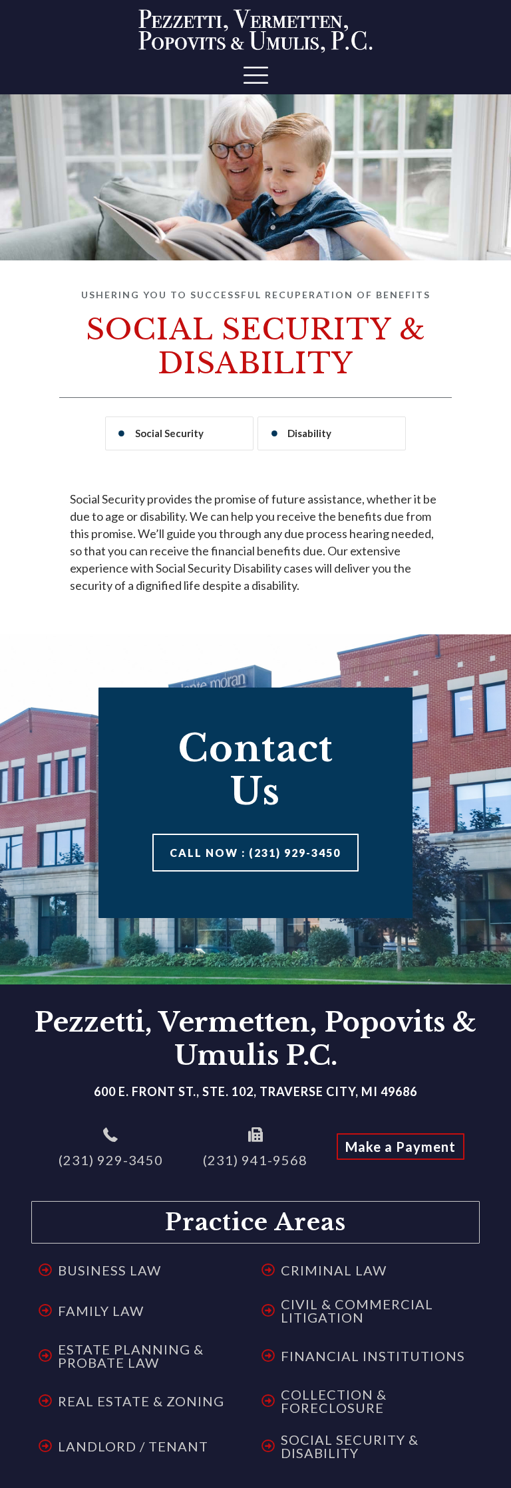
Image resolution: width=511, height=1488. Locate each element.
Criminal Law (334, 1270)
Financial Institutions (373, 1356)
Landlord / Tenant (133, 1446)
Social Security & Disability (350, 1446)
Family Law (101, 1311)
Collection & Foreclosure (334, 1401)
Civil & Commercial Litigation (357, 1310)
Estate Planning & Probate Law (131, 1355)
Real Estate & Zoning (141, 1401)
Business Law (109, 1270)
